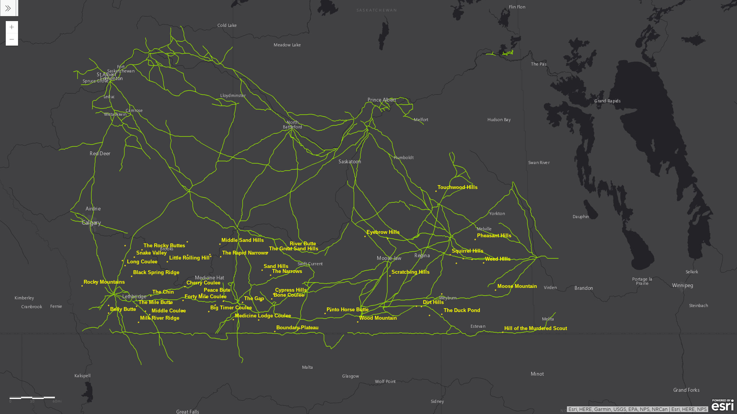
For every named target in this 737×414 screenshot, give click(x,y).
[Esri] (722, 405)
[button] (12, 27)
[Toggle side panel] (8, 8)
